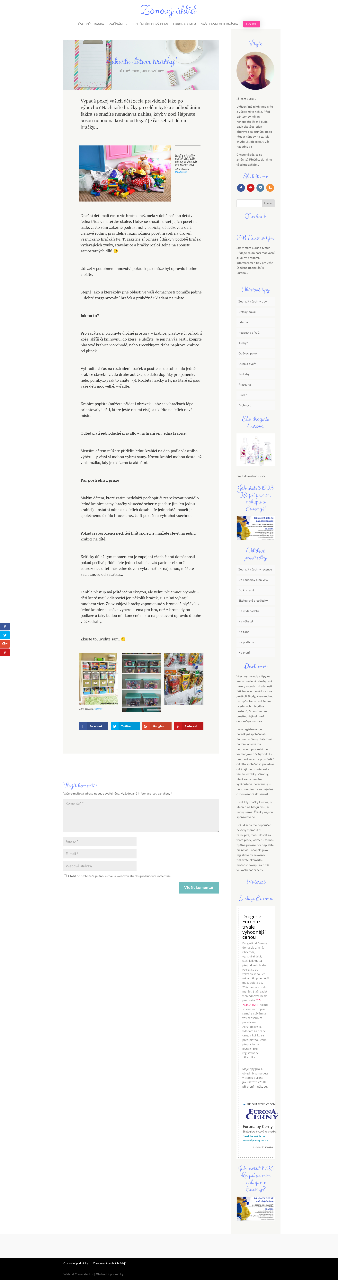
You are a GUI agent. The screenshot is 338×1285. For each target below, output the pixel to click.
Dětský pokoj (129, 71)
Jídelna (243, 322)
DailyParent (181, 171)
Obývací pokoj (247, 353)
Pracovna (244, 385)
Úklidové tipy (153, 71)
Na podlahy (246, 642)
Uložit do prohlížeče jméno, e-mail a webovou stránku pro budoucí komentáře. (119, 876)
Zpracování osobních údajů (109, 1263)
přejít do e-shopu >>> (250, 476)
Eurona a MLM (184, 24)
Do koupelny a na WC (253, 580)
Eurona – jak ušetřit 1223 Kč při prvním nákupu (254, 1082)
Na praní (244, 653)
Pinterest (97, 708)
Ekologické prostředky (253, 601)
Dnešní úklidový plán (150, 24)
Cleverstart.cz (84, 1274)
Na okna (243, 632)
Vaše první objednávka (219, 24)
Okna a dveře (247, 364)
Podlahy (244, 374)
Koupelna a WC (249, 333)
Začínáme (116, 24)
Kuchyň (243, 343)
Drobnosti (244, 405)
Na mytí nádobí (248, 611)
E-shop (251, 24)
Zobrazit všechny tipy (252, 301)
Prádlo (242, 395)
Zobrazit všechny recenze (255, 569)
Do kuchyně (246, 590)
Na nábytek (246, 621)
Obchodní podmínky (75, 1263)
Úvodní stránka (91, 24)
